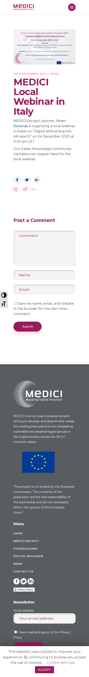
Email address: (23, 610)
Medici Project (26, 541)
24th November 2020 (30, 73)
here (55, 154)
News (54, 73)
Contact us (23, 571)
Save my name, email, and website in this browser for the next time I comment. (43, 309)
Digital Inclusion (28, 556)
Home (18, 533)
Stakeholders (25, 548)
